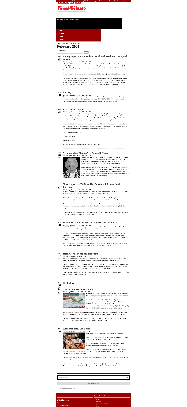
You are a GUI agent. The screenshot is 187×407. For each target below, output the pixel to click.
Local (61, 31)
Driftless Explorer (64, 3)
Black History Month (73, 109)
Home (58, 43)
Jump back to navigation (93, 383)
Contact (98, 399)
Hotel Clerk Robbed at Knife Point (80, 253)
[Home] (71, 8)
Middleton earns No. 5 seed (76, 328)
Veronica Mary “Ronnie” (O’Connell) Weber (85, 153)
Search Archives (61, 50)
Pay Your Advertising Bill (102, 403)
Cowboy (67, 92)
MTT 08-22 (68, 283)
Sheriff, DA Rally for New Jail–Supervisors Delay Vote (90, 222)
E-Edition (98, 405)
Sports (61, 37)
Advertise (98, 401)
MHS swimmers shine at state (78, 289)
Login (71, 3)
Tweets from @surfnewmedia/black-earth (66, 388)
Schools (61, 40)
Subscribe (78, 3)
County (61, 34)
